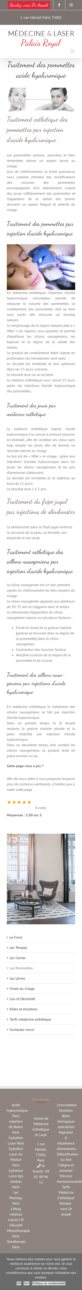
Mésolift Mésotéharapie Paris (18, 1230)
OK (19, 1283)
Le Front (16, 937)
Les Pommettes (21, 968)
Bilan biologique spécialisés (65, 1121)
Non (26, 1283)
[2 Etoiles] (14, 802)
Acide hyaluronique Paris (17, 1110)
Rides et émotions (24, 1009)
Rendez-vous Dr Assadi (66, 1208)
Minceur (66, 1176)
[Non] (76, 1272)
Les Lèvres (17, 978)
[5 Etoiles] (29, 802)
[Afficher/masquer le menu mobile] (72, 51)
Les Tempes (18, 947)
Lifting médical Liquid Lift (16, 1214)
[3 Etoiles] (19, 802)
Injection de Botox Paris (16, 1126)
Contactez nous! (22, 1029)
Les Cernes (18, 957)
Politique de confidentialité (48, 1283)
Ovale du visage (22, 988)
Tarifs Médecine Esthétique (66, 1192)
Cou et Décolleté (22, 998)
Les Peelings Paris (16, 1198)
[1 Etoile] (9, 802)
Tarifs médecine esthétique (30, 1019)
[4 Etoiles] (24, 802)
